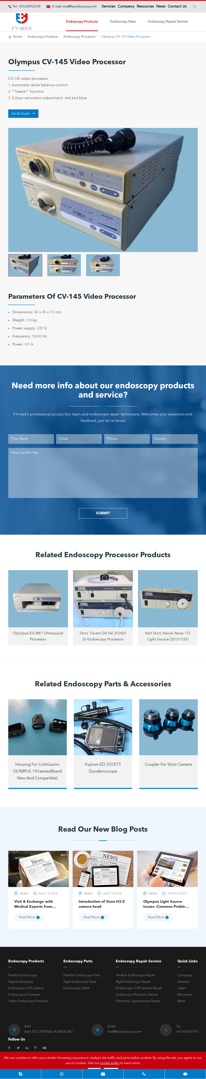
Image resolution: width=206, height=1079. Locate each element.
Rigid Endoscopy (20, 982)
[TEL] (144, 1074)
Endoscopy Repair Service (168, 21)
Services (108, 6)
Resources (145, 6)
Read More (27, 917)
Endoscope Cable (76, 988)
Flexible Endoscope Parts (81, 975)
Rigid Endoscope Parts (79, 982)
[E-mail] (103, 1074)
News (160, 6)
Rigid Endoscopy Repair (133, 982)
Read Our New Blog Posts (103, 829)
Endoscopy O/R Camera (26, 988)
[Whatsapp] (61, 1074)
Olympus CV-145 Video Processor (126, 36)
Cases (181, 988)
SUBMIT (103, 513)
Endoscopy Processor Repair (137, 994)
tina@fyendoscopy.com (80, 6)
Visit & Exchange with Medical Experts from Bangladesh (33, 904)
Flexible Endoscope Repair (135, 975)
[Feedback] (185, 1074)
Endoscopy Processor (80, 36)
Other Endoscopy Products (28, 1001)
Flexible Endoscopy (22, 975)
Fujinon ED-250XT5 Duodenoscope (103, 768)
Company (126, 6)
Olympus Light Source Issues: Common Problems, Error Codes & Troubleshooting (167, 904)
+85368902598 (29, 6)
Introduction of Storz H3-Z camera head (102, 904)
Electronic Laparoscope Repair (138, 1001)
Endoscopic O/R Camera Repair (139, 988)
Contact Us (177, 6)
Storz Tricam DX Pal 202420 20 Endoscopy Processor (103, 636)
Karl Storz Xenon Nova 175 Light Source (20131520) (168, 636)
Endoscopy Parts (123, 21)
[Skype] (20, 1074)
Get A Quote (23, 113)
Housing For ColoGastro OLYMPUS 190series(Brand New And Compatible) (37, 771)
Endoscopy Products (82, 21)
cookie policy (109, 1063)
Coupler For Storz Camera (168, 765)
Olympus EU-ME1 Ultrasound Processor (38, 636)
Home (17, 36)
